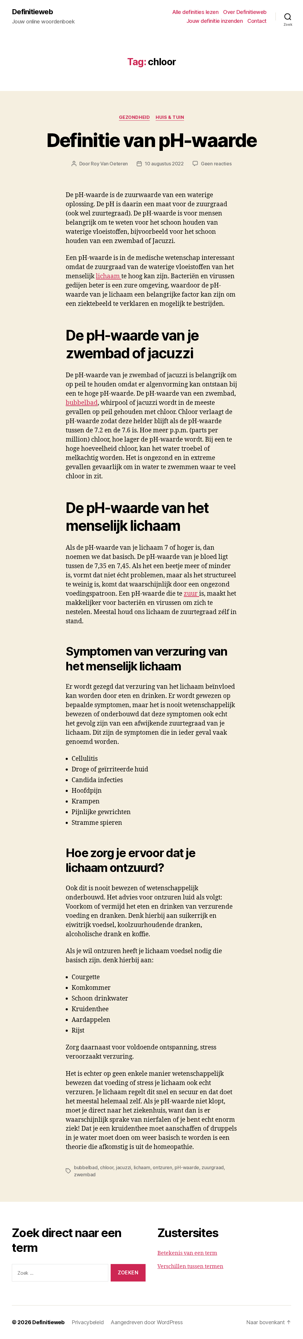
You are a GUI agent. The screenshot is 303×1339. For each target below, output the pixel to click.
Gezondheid (134, 117)
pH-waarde (187, 1167)
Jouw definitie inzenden (214, 21)
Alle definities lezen (195, 12)
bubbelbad (82, 403)
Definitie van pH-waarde (151, 140)
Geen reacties (216, 164)
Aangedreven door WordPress (147, 1322)
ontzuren (162, 1167)
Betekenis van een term (187, 1253)
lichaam (108, 276)
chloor (106, 1167)
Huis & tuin (170, 117)
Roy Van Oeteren (109, 164)
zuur (191, 594)
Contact (257, 21)
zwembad (85, 1174)
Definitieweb (32, 11)
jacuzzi (123, 1167)
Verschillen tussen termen (190, 1266)
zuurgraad (213, 1167)
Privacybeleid (88, 1322)
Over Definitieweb (245, 12)
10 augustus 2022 (164, 164)
